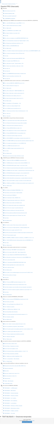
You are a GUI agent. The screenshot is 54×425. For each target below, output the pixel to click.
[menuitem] (0, 2)
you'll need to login (31, 420)
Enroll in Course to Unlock (27, 422)
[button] (0, 0)
